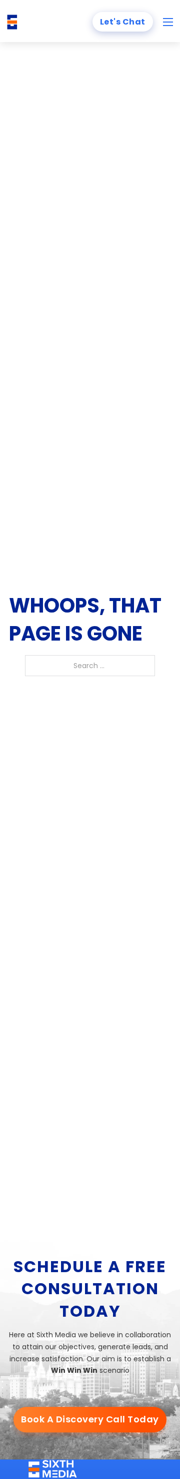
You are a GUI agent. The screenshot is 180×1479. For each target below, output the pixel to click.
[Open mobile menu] (168, 22)
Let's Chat (123, 22)
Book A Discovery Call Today (90, 1419)
